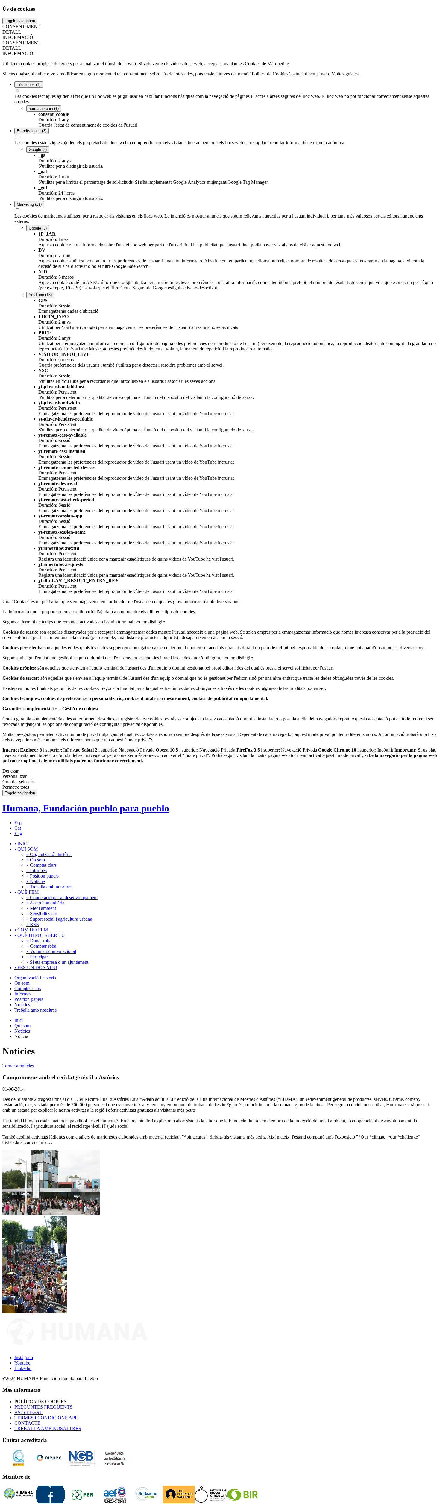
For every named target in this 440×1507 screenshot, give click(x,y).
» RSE (32, 924)
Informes (22, 993)
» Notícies (35, 881)
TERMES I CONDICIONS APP (46, 1417)
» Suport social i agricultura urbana (59, 919)
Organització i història (35, 977)
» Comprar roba (41, 945)
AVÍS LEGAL (28, 1412)
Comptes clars (27, 988)
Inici (18, 1020)
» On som (35, 859)
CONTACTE (27, 1423)
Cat (17, 828)
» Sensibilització (41, 913)
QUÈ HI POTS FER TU (39, 935)
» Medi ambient (41, 908)
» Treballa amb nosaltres (49, 886)
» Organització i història (49, 854)
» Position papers (42, 875)
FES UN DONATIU (35, 967)
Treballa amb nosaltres (35, 1010)
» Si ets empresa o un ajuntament (57, 962)
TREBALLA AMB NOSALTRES (47, 1428)
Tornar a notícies (18, 1065)
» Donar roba (38, 940)
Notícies (22, 1004)
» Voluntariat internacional (51, 951)
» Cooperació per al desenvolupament (62, 897)
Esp (18, 822)
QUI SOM (26, 849)
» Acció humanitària (45, 902)
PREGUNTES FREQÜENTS (43, 1406)
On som (21, 983)
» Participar (37, 956)
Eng (18, 833)
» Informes (36, 870)
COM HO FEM (31, 929)
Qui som (22, 1025)
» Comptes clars (41, 865)
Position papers (28, 999)
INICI (21, 843)
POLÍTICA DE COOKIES (40, 1401)
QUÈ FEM (26, 892)
